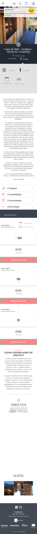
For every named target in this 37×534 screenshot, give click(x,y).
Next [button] (34, 26)
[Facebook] (16, 507)
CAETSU (23, 531)
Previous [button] (2, 26)
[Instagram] (20, 507)
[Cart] (26, 3)
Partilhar (25, 59)
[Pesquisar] (20, 4)
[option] (18, 25)
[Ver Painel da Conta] (33, 3)
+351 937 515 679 (18, 514)
